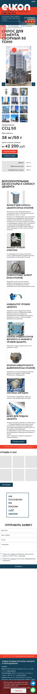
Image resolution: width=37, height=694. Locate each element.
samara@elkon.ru (9, 12)
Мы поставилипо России (30, 18)
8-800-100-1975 (9, 14)
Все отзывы (6, 485)
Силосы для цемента (26, 26)
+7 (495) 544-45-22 (11, 671)
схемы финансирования (25, 656)
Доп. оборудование (13, 26)
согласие (13, 554)
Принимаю (18, 690)
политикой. (22, 556)
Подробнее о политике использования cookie (17, 687)
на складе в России (25, 446)
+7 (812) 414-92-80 (21, 675)
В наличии (23, 50)
